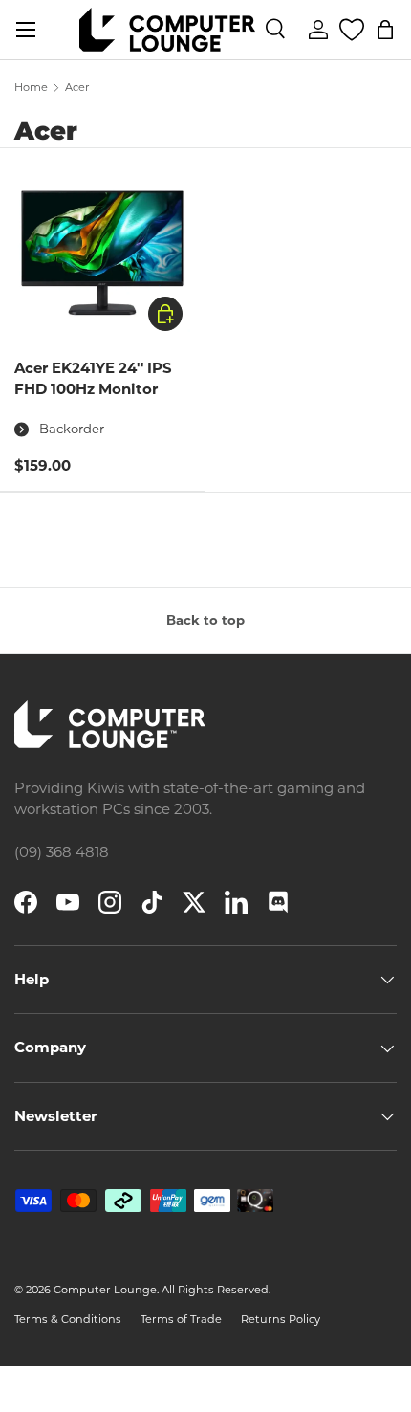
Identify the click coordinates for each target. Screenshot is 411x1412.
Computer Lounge (105, 1289)
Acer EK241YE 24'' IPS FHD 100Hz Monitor (93, 379)
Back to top (205, 620)
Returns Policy (280, 1319)
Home (31, 87)
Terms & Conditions (67, 1319)
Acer (77, 87)
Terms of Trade (181, 1319)
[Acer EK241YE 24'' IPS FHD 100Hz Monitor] (102, 251)
